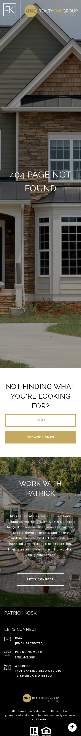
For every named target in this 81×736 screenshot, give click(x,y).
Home (40, 420)
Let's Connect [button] (40, 579)
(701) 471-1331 (25, 657)
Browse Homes (40, 437)
